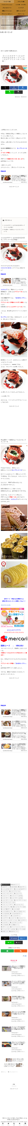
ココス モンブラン (19, 904)
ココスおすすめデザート (16, 913)
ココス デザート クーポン (7, 900)
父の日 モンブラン (14, 931)
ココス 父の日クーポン (20, 911)
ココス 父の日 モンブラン (7, 911)
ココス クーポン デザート (7, 893)
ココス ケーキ (18, 893)
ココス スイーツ (5, 895)
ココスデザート (5, 922)
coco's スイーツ (16, 884)
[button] (18, 92)
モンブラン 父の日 (21, 929)
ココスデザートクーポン (16, 922)
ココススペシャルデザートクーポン (9, 920)
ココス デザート (5, 898)
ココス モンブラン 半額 (7, 906)
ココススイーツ (22, 918)
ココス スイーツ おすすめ (17, 895)
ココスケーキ (13, 918)
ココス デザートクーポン (21, 900)
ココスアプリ (5, 918)
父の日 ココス (5, 931)
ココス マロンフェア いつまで (8, 902)
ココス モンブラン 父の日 (20, 906)
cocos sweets (14, 886)
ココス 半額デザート (6, 909)
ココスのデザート (16, 915)
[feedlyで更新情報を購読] (7, 950)
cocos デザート (22, 886)
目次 (6, 220)
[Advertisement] (14, 40)
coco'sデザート (5, 886)
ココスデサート (23, 920)
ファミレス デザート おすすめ (8, 929)
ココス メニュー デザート (7, 904)
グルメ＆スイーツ (6, 884)
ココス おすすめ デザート (7, 889)
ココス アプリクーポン (15, 891)
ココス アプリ (5, 891)
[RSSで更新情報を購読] (20, 950)
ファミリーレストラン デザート (18, 926)
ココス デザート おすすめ (17, 898)
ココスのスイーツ (6, 915)
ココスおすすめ (5, 913)
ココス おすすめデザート (21, 889)
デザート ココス (5, 926)
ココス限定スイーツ (14, 924)
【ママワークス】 (6, 605)
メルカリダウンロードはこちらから (14, 632)
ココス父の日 (5, 924)
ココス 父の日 (16, 909)
